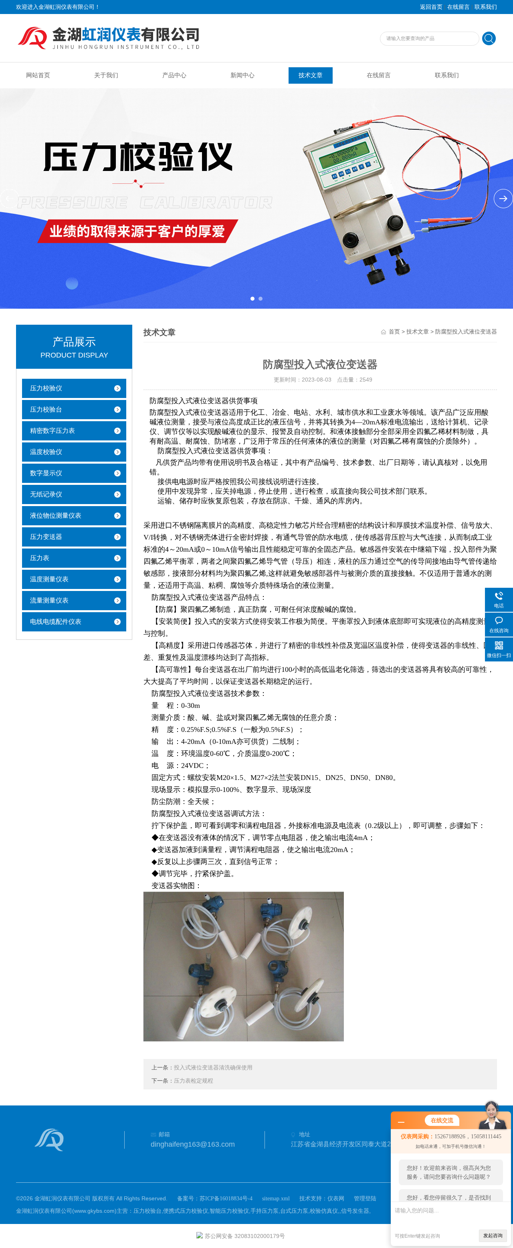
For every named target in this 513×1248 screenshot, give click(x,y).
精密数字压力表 (52, 430)
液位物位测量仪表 (55, 515)
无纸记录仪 (46, 494)
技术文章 (311, 75)
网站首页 (38, 75)
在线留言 (458, 7)
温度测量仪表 (49, 579)
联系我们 (486, 7)
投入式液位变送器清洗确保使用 (213, 1068)
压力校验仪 (46, 388)
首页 (394, 332)
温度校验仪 (46, 451)
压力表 (39, 558)
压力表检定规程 (193, 1081)
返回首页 (431, 7)
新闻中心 (242, 75)
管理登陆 (365, 1199)
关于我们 (106, 75)
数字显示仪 (46, 473)
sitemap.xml (276, 1199)
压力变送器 (46, 536)
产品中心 (174, 75)
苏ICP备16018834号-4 (226, 1199)
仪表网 (335, 1199)
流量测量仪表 (49, 600)
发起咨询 (493, 1235)
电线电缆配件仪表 (55, 621)
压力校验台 (46, 409)
